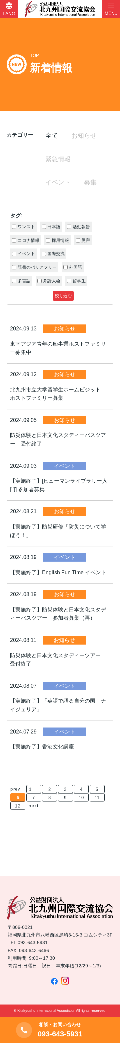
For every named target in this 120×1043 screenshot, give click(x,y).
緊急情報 (58, 159)
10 (81, 797)
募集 (90, 182)
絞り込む (63, 295)
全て (51, 135)
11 (97, 797)
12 (18, 805)
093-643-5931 (33, 942)
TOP (34, 55)
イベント (58, 182)
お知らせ (84, 135)
